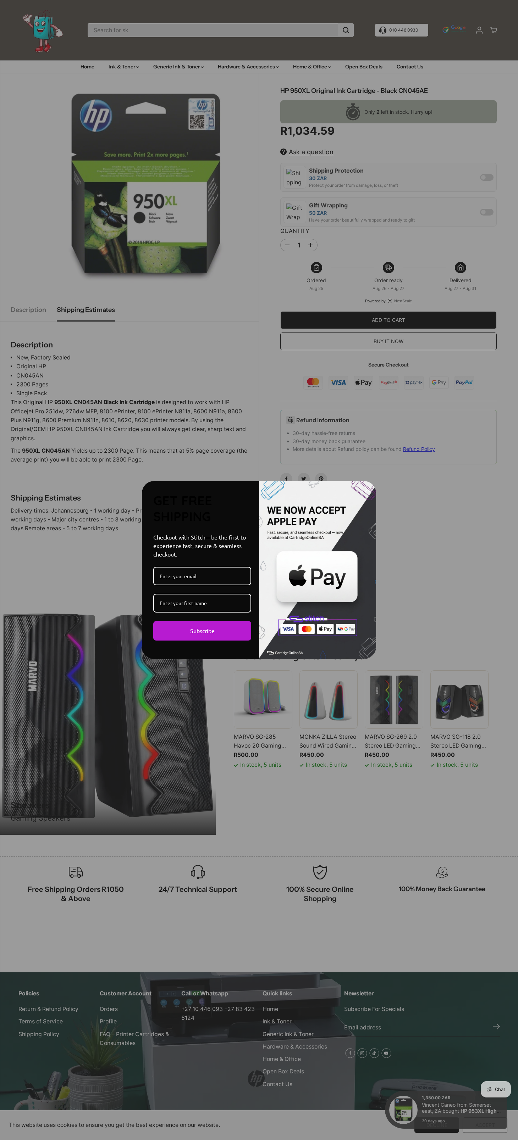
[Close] (367, 489)
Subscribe (202, 630)
